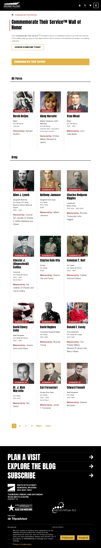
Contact (11, 499)
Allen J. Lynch (21, 195)
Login (79, 5)
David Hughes (48, 327)
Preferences (67, 537)
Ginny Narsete (48, 116)
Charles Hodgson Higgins (77, 196)
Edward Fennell (76, 387)
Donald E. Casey (76, 327)
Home (13, 15)
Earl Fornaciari (49, 387)
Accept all (83, 537)
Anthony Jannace (50, 195)
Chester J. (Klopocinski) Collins (21, 263)
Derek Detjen (20, 116)
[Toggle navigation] (96, 5)
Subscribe (21, 475)
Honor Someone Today (28, 47)
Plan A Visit (24, 457)
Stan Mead (73, 116)
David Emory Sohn (20, 329)
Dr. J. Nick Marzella (19, 389)
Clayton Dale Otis (50, 260)
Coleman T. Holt (76, 260)
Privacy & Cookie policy (22, 544)
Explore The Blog (32, 466)
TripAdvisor (17, 518)
